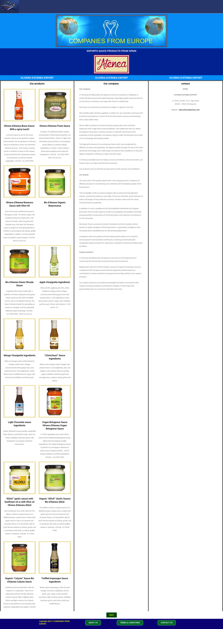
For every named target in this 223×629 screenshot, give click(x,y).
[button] (93, 622)
